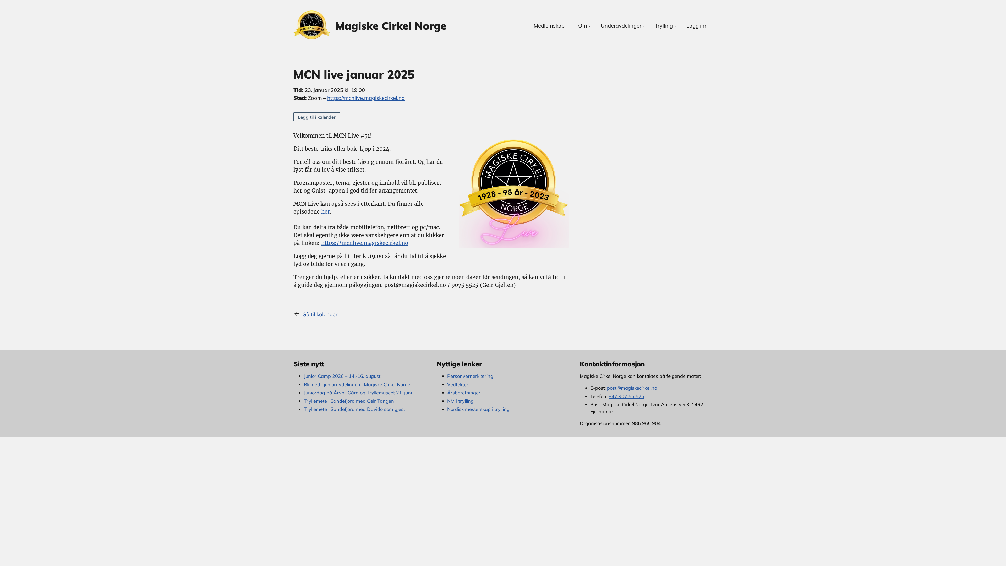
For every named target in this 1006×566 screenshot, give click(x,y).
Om (582, 25)
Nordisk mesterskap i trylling (478, 409)
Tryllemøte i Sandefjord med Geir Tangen (349, 401)
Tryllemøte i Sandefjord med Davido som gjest (354, 409)
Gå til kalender (319, 314)
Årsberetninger (463, 393)
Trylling (664, 25)
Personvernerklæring (470, 376)
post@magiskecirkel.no (632, 388)
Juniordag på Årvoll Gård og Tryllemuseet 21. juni (358, 393)
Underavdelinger (621, 25)
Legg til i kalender (317, 117)
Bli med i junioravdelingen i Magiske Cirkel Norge (357, 385)
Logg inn (697, 25)
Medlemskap (549, 25)
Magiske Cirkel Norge (390, 25)
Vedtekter (457, 385)
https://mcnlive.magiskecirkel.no (366, 98)
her (325, 211)
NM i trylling (460, 401)
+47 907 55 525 (626, 396)
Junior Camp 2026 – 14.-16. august (342, 376)
